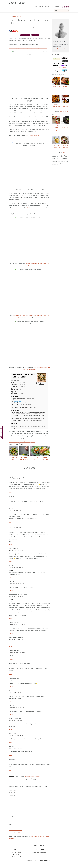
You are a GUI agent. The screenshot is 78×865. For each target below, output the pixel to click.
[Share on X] (11, 31)
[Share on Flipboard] (15, 31)
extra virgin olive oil (17, 401)
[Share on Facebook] (9, 31)
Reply (10, 492)
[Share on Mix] (17, 31)
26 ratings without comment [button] (32, 776)
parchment (21, 207)
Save (46, 382)
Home (10, 16)
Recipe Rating (12, 790)
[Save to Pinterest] (13, 31)
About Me (16, 854)
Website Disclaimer (39, 852)
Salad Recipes (17, 16)
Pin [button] (42, 382)
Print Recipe (35, 35)
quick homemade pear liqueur (33, 135)
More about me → (61, 48)
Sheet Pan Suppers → (64, 111)
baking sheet (31, 207)
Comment (12, 795)
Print (38, 382)
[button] (39, 384)
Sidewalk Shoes (17, 2)
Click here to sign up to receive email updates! (22, 442)
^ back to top (39, 845)
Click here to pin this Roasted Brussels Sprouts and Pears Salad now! (28, 48)
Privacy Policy (16, 852)
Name (11, 816)
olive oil (43, 205)
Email (11, 824)
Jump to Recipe (25, 35)
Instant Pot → (66, 152)
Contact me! (16, 856)
